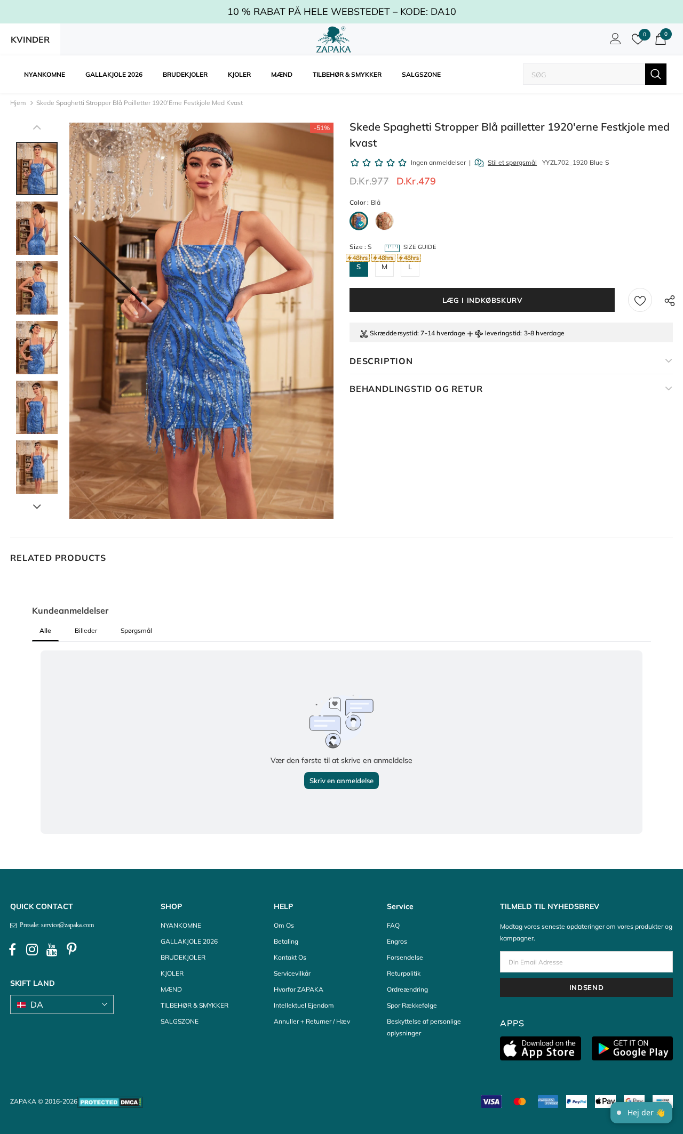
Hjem (18, 103)
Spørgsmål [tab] (136, 630)
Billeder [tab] (86, 630)
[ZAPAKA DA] (333, 39)
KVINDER (30, 39)
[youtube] (51, 949)
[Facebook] (12, 949)
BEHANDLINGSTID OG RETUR (416, 388)
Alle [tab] (45, 630)
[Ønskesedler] (640, 300)
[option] (201, 321)
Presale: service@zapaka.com (55, 925)
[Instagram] (32, 949)
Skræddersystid (393, 333)
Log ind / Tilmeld (613, 42)
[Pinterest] (71, 949)
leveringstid (502, 333)
